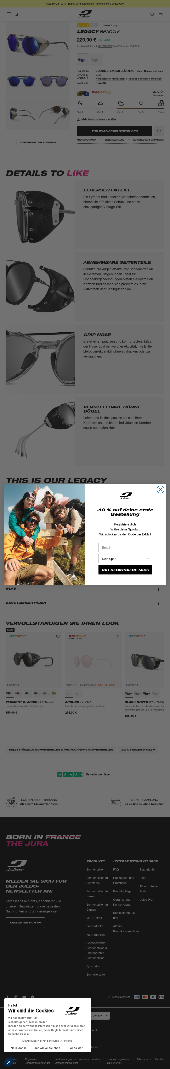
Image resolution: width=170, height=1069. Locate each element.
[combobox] (124, 558)
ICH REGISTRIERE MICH (125, 570)
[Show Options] (148, 558)
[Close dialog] (160, 489)
